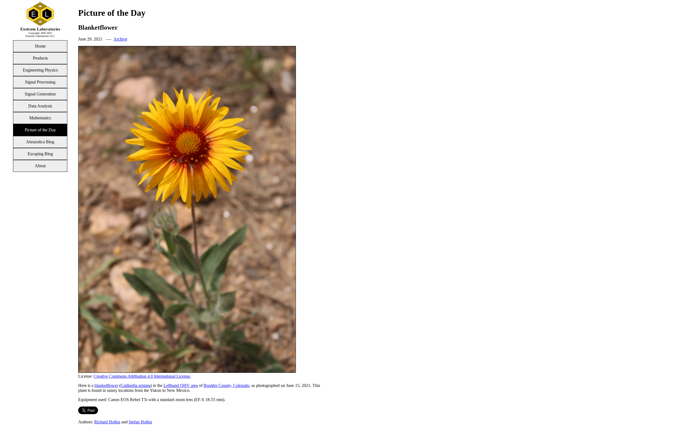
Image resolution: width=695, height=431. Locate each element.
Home (40, 46)
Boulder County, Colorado (226, 385)
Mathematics (40, 118)
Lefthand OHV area (180, 385)
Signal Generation (40, 94)
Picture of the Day (40, 130)
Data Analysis (40, 106)
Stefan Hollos (140, 422)
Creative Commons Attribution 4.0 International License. (142, 376)
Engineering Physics (40, 70)
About (40, 165)
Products (40, 58)
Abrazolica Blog (40, 141)
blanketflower (106, 385)
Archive (120, 39)
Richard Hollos (107, 422)
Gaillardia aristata (135, 385)
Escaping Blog (40, 153)
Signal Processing (40, 82)
